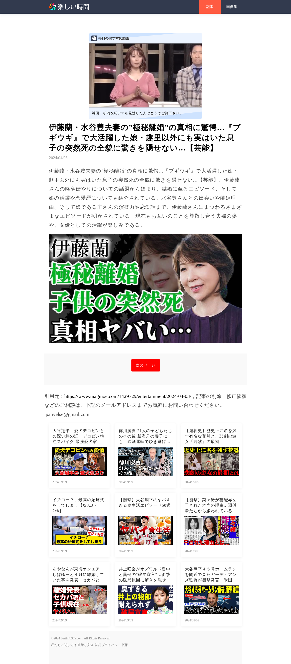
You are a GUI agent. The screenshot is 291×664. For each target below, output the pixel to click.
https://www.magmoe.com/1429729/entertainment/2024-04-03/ (127, 396)
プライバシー (111, 645)
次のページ (145, 365)
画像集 (231, 7)
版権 (125, 645)
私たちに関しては (64, 645)
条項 (97, 645)
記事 (209, 7)
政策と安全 (85, 645)
